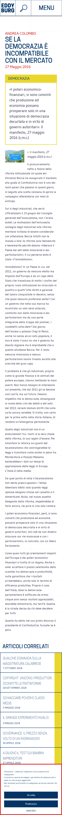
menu (46, 7)
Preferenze (31, 804)
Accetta (31, 795)
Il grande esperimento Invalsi (26, 718)
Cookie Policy (31, 810)
